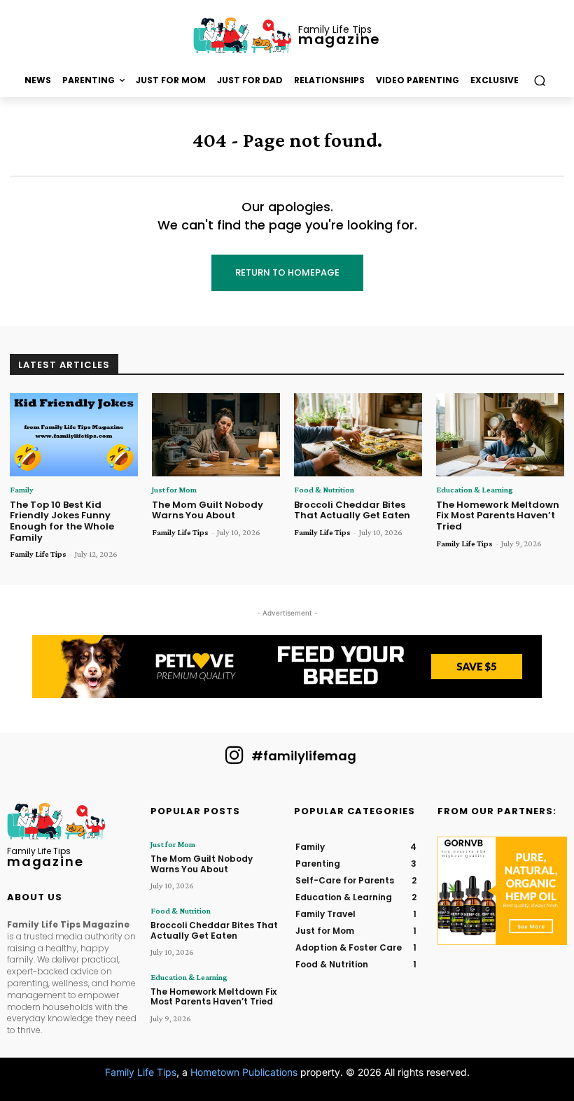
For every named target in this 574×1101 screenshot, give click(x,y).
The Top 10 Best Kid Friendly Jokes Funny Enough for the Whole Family (62, 521)
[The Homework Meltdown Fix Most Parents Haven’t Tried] (500, 434)
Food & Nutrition (324, 489)
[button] (539, 81)
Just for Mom (174, 489)
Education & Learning (474, 489)
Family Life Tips (38, 554)
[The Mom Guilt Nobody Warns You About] (216, 434)
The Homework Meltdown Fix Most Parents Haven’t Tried (497, 515)
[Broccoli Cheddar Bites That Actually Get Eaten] (358, 434)
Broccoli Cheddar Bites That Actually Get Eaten (352, 510)
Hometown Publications (244, 1072)
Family (22, 489)
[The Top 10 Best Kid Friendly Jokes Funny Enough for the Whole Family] (74, 434)
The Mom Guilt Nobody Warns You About (207, 510)
